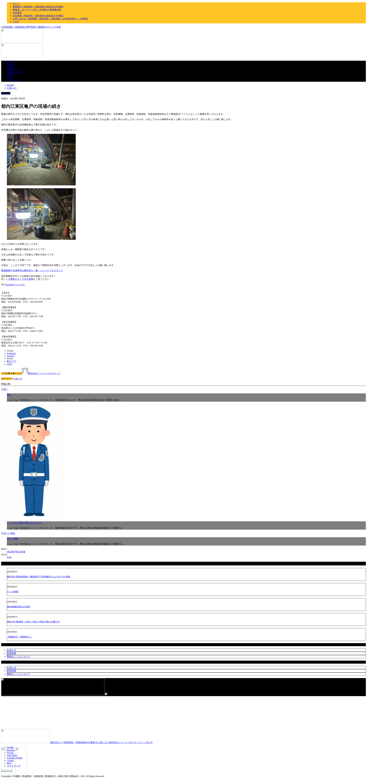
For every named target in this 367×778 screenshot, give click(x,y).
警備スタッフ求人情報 (21, 279)
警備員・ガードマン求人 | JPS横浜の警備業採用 (37, 9)
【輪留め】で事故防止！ (19, 637)
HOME (10, 62)
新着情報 (11, 653)
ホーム (16, 3)
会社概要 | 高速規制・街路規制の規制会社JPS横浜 (38, 15)
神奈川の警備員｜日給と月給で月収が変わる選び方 (33, 622)
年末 (9, 557)
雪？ (9, 395)
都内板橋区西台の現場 (18, 607)
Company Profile (14, 72)
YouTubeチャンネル (15, 284)
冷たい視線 (12, 538)
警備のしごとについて (18, 656)
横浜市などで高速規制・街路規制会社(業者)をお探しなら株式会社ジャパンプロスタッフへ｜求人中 (101, 742)
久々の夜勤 (12, 591)
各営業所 (17, 12)
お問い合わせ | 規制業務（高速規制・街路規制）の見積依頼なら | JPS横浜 (50, 18)
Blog (9, 77)
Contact (10, 75)
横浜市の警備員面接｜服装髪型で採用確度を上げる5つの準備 (38, 576)
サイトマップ (14, 80)
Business (11, 64)
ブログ (16, 21)
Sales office (12, 69)
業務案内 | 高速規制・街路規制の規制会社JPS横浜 (38, 6)
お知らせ (17, 378)
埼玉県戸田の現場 (16, 552)
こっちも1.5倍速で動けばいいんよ (24, 522)
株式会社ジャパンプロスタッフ (44, 373)
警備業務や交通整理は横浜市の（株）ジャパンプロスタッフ (32, 270)
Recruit (10, 67)
